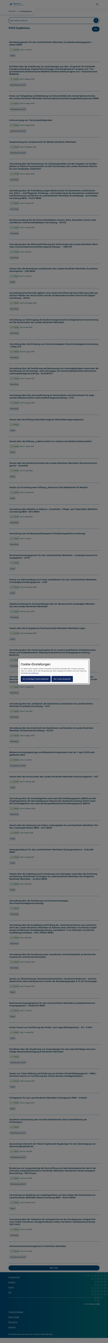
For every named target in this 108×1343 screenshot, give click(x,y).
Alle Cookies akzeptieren (62, 679)
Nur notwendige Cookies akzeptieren (36, 679)
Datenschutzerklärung (31, 673)
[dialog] (54, 671)
